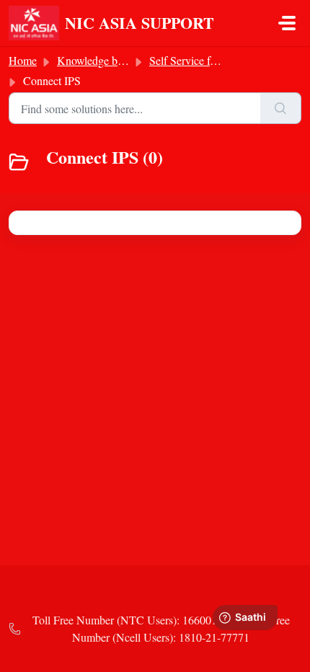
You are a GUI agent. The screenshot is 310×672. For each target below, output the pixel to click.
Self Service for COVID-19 (211, 60)
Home (23, 60)
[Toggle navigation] (287, 23)
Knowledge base (94, 60)
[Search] (280, 108)
